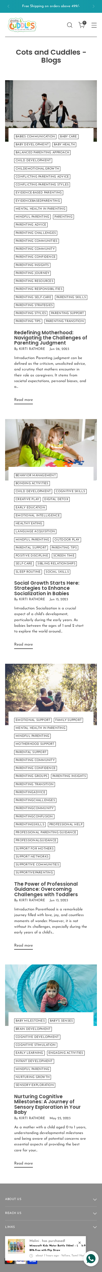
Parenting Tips (64, 547)
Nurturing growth (33, 1077)
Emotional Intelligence (38, 515)
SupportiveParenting (34, 872)
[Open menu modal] (94, 25)
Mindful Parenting (32, 539)
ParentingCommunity (35, 808)
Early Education (30, 507)
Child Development (33, 160)
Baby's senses (61, 1020)
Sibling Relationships (56, 563)
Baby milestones (30, 1020)
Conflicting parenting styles (42, 184)
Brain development (33, 1029)
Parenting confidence (36, 257)
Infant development (34, 1061)
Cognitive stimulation (36, 1045)
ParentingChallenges (35, 800)
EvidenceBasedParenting (38, 201)
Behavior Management (36, 475)
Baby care (68, 136)
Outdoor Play (66, 539)
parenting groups (31, 776)
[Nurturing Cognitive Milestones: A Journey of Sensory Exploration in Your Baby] (51, 995)
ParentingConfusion (34, 816)
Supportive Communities (37, 864)
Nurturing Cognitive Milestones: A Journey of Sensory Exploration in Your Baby (47, 1104)
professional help (65, 824)
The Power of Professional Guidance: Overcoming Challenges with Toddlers (46, 889)
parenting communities (37, 241)
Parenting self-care (33, 297)
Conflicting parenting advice (42, 176)
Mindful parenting (32, 216)
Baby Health (64, 144)
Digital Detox (56, 499)
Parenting (63, 216)
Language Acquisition (35, 531)
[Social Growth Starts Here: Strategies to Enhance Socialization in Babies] (51, 450)
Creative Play (27, 499)
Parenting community (35, 249)
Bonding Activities (32, 483)
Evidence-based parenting (39, 192)
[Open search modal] (69, 25)
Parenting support (67, 313)
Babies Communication (35, 136)
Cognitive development (37, 1037)
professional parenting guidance (46, 832)
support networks (32, 856)
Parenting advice (31, 224)
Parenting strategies (34, 305)
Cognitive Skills (70, 491)
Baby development (32, 144)
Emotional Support (33, 720)
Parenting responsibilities (39, 289)
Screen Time (64, 555)
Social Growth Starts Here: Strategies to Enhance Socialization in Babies (46, 588)
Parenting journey (32, 273)
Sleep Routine (28, 572)
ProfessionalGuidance (36, 840)
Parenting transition (65, 321)
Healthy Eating (29, 523)
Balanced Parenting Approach (42, 152)
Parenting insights (32, 265)
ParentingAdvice (30, 792)
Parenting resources (34, 281)
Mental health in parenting (40, 209)
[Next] (93, 6)
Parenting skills (71, 297)
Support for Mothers (35, 848)
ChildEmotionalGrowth (37, 168)
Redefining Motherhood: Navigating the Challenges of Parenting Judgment (50, 338)
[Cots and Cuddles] (22, 25)
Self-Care (24, 563)
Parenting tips (28, 321)
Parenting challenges (36, 233)
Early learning (29, 1053)
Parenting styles (31, 313)
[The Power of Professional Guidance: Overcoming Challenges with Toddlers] (51, 694)
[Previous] (8, 6)
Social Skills (57, 572)
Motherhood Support (35, 744)
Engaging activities (65, 1053)
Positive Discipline (32, 555)
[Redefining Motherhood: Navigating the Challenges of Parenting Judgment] (51, 111)
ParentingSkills (30, 824)
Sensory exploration (35, 1085)
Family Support (68, 720)
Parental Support (31, 547)
